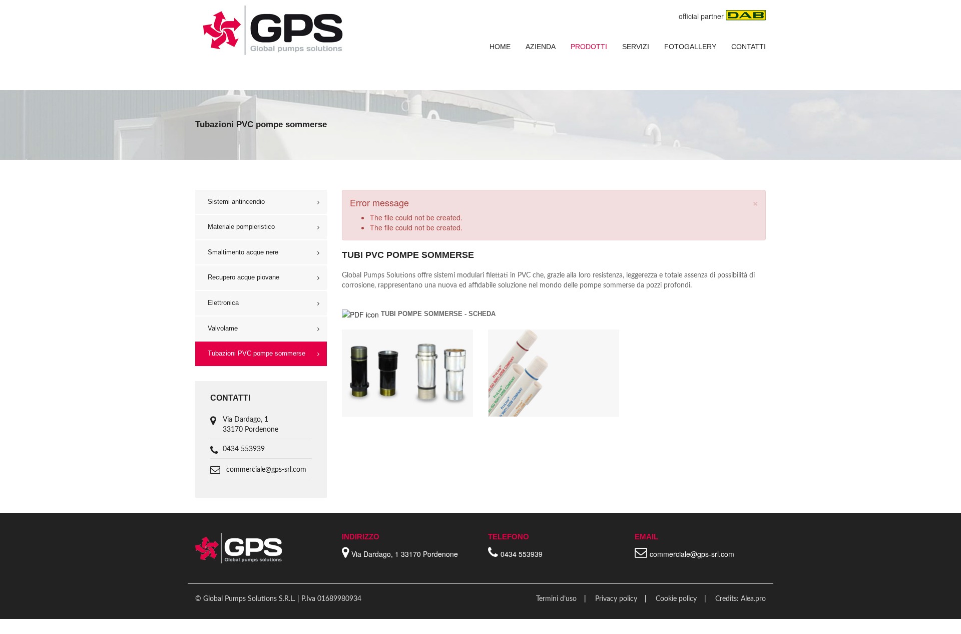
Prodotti (589, 47)
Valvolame (223, 328)
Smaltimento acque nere (243, 252)
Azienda (541, 47)
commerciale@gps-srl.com (266, 469)
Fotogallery (690, 47)
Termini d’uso (556, 598)
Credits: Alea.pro (740, 598)
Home (500, 47)
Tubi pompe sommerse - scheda (438, 314)
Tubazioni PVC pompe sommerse (256, 353)
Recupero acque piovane (243, 277)
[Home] (272, 30)
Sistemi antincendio (236, 201)
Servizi (635, 47)
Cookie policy (676, 598)
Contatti (748, 47)
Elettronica (223, 302)
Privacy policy (616, 598)
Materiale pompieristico (241, 226)
